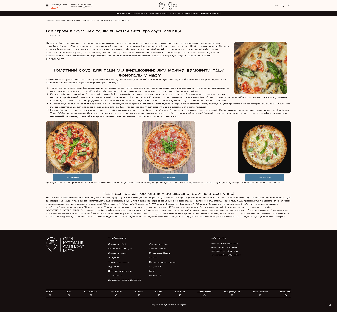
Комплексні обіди (158, 13)
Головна (50, 20)
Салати (153, 258)
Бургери (113, 267)
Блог (59, 20)
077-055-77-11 (76, 7)
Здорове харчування (211, 13)
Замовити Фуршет (161, 253)
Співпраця (115, 276)
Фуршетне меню (190, 13)
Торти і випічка (118, 262)
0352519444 (71, 210)
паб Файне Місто (156, 49)
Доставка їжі (117, 244)
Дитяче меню (157, 249)
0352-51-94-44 (77, 4)
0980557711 (53, 210)
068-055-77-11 (218, 251)
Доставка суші (140, 13)
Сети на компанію (120, 271)
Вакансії (155, 276)
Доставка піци (123, 13)
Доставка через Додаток (124, 280)
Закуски (113, 258)
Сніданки (155, 267)
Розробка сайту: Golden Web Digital (168, 305)
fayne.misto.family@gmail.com (226, 255)
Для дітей (175, 13)
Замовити (72, 178)
